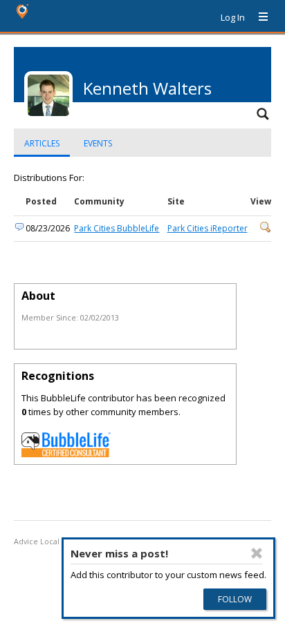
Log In (233, 17)
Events (98, 143)
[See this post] (265, 230)
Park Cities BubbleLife (116, 228)
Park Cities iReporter (207, 228)
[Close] (256, 553)
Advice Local (36, 541)
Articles (41, 143)
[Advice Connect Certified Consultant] (66, 454)
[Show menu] (258, 17)
